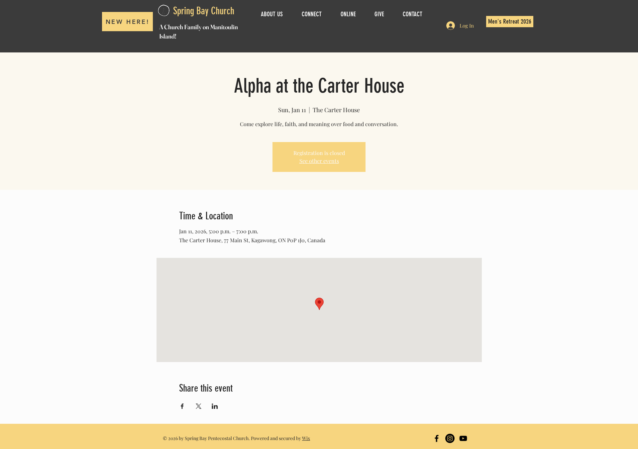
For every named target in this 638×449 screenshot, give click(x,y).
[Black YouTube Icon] (463, 438)
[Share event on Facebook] (182, 406)
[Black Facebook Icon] (436, 438)
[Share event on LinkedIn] (215, 406)
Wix (306, 438)
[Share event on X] (198, 406)
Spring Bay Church (203, 11)
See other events (319, 160)
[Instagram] (450, 438)
